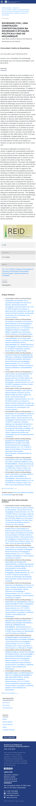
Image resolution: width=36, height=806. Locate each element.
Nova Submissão (9, 737)
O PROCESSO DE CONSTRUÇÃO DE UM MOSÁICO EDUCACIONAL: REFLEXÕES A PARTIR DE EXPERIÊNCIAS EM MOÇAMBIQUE (19, 623)
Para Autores (6, 705)
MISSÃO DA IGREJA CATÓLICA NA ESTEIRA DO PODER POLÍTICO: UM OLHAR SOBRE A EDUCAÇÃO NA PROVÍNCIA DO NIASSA (19, 654)
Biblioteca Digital (9, 777)
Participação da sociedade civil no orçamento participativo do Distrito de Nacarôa (18, 303)
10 (14, 693)
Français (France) (8, 724)
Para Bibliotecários (8, 708)
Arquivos (16, 8)
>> (16, 488)
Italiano (5, 727)
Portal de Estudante (10, 781)
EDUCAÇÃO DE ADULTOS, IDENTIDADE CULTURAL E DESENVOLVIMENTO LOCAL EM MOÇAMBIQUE (19, 462)
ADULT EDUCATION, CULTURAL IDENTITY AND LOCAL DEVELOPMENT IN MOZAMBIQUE (19, 476)
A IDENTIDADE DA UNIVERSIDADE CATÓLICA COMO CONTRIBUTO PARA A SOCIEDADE (19, 602)
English (5, 719)
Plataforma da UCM (10, 779)
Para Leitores (6, 702)
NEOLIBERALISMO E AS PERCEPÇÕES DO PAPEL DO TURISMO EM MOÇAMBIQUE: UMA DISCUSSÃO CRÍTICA (19, 675)
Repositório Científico (11, 775)
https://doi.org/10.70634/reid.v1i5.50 (15, 54)
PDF (5, 245)
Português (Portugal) (9, 729)
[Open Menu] (1, 1)
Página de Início (7, 8)
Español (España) (7, 722)
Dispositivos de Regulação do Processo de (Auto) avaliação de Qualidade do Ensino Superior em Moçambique (19, 587)
